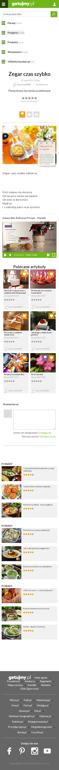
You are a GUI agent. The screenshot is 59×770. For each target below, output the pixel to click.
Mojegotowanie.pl (38, 721)
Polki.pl (28, 700)
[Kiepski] (23, 98)
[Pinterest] (23, 750)
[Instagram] (35, 750)
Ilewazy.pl (24, 710)
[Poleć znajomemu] (29, 114)
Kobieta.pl (17, 721)
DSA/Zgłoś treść (29, 688)
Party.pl (27, 705)
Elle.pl (37, 710)
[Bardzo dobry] (32, 98)
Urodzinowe (42, 84)
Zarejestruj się (48, 436)
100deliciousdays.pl (21, 61)
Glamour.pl (45, 716)
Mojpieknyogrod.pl (41, 726)
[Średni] (26, 98)
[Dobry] (29, 98)
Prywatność (13, 681)
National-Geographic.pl (22, 716)
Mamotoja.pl (43, 700)
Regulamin (45, 681)
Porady (15, 22)
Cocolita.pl (37, 732)
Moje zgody (40, 677)
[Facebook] (10, 750)
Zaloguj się (45, 432)
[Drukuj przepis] (36, 114)
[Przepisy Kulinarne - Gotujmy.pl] (23, 3)
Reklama (45, 685)
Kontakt (32, 685)
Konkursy (30, 681)
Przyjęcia (16, 32)
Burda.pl (22, 732)
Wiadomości (18, 51)
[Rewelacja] (35, 98)
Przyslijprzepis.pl (17, 726)
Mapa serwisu (15, 685)
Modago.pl (43, 705)
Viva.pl (15, 705)
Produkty (15, 42)
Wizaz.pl (14, 700)
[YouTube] (48, 750)
